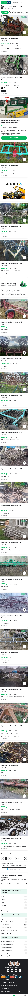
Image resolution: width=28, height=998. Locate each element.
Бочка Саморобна (13, 927)
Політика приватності (8, 982)
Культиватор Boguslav (13, 953)
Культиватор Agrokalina (13, 941)
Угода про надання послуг (10, 985)
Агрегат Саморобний (13, 919)
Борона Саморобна (13, 924)
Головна (3, 996)
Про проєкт (5, 979)
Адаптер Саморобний (13, 922)
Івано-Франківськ (13, 908)
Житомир (13, 905)
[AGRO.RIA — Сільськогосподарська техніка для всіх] (6, 2)
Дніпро (13, 902)
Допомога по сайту (14, 967)
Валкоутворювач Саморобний (13, 930)
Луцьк (13, 896)
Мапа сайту (5, 988)
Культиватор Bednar (13, 950)
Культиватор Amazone (13, 944)
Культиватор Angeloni (13, 947)
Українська (22, 992)
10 (26, 884)
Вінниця (13, 899)
